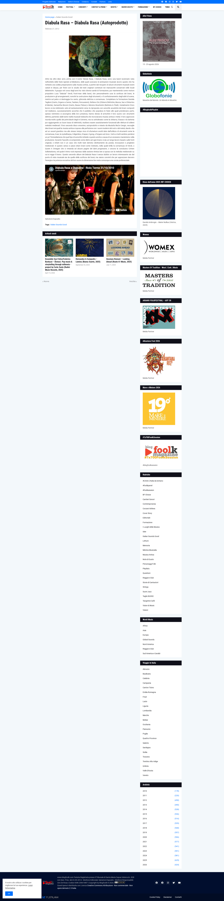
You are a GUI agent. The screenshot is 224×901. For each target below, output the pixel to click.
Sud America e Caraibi (151, 653)
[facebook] (162, 2)
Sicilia (145, 752)
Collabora (85, 2)
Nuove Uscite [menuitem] (127, 7)
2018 (161, 828)
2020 (161, 837)
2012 (161, 800)
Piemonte (146, 729)
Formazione (147, 522)
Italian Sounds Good (64, 17)
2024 (161, 855)
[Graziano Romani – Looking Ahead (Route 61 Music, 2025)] (120, 248)
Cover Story (147, 513)
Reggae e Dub (148, 578)
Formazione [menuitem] (143, 7)
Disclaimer (167, 897)
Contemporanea (149, 504)
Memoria (146, 545)
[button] (172, 7)
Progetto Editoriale (49, 2)
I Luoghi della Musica (151, 527)
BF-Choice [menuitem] (157, 7)
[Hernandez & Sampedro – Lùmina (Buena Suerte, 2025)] (90, 248)
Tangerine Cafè (149, 601)
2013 (161, 805)
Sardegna (146, 748)
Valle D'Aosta (148, 771)
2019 (161, 832)
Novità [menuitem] (113, 7)
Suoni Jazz (147, 592)
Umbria (146, 766)
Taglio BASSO (148, 596)
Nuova (46, 281)
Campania (147, 683)
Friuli (145, 697)
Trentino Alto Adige (150, 761)
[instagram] (169, 2)
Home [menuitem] (60, 7)
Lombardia (147, 711)
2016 (161, 819)
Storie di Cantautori (150, 582)
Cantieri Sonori (149, 499)
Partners (103, 2)
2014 (161, 809)
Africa (145, 626)
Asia (144, 630)
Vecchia (132, 281)
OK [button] (9, 894)
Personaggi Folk (149, 564)
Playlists (146, 569)
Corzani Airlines (149, 509)
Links (110, 2)
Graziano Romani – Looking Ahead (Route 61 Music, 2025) (119, 260)
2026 (161, 865)
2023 (161, 851)
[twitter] (177, 2)
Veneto (145, 775)
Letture (146, 541)
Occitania (146, 724)
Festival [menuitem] (69, 7)
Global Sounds (148, 640)
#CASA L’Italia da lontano (153, 481)
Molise (145, 720)
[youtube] (181, 2)
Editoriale (146, 518)
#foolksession (148, 490)
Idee (144, 532)
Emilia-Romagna (149, 692)
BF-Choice (147, 495)
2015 (161, 814)
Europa (146, 635)
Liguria (145, 706)
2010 (161, 791)
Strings (145, 587)
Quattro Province (149, 738)
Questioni (146, 573)
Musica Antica (148, 555)
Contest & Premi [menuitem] (99, 7)
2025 (161, 860)
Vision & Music (148, 605)
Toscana (146, 757)
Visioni (145, 610)
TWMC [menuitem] (167, 7)
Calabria (146, 678)
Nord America (148, 644)
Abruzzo (146, 669)
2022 (161, 846)
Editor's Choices (73, 2)
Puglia (145, 734)
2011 (161, 795)
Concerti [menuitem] (82, 7)
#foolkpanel (147, 485)
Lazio (145, 701)
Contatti (94, 2)
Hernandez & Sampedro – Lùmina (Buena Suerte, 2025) (88, 260)
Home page (49, 17)
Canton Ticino (148, 688)
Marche (146, 715)
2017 (161, 823)
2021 (161, 842)
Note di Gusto (148, 559)
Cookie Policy (155, 897)
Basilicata (147, 674)
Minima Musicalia (150, 550)
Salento (146, 743)
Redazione (61, 2)
